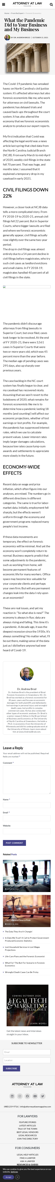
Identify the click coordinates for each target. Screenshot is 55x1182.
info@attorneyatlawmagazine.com (35, 1106)
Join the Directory (27, 1138)
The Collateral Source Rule (18, 920)
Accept (8, 1177)
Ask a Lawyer (27, 1161)
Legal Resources (27, 1135)
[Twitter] (43, 1096)
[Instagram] (20, 1096)
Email (6, 812)
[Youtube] (35, 1096)
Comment (8, 762)
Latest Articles (27, 1125)
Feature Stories (27, 1122)
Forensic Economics (33, 13)
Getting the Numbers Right (18, 885)
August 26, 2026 (12, 889)
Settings (14, 1171)
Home (6, 13)
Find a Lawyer (27, 1158)
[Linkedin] (12, 1096)
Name (6, 799)
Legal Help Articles (27, 1154)
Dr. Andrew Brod (26, 689)
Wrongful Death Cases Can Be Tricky (21, 972)
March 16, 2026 (12, 924)
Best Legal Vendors (27, 1132)
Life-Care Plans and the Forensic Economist (25, 956)
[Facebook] (27, 1096)
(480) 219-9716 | (12, 1106)
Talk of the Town (27, 1129)
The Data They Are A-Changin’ (18, 931)
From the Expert (17, 13)
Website (6, 825)
